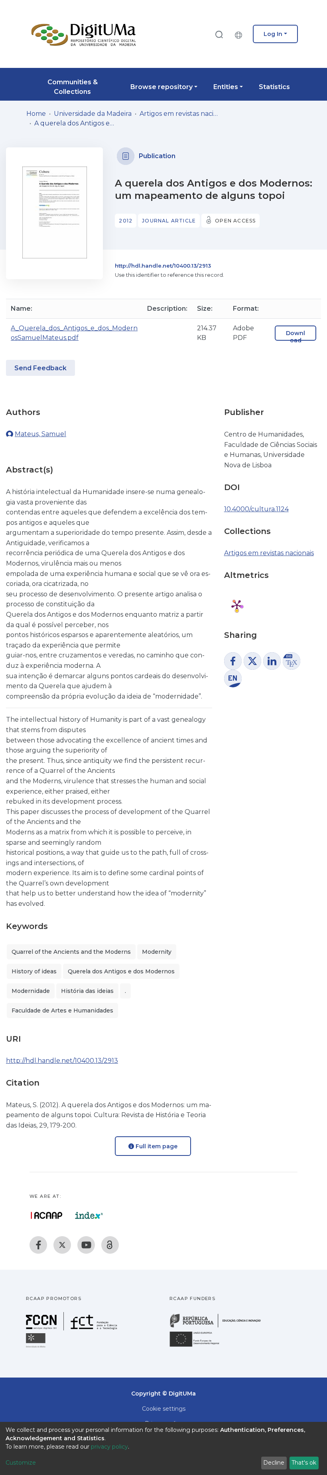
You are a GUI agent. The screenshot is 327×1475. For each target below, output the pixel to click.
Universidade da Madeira (93, 113)
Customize (21, 1462)
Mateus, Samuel (40, 434)
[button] (240, 34)
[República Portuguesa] (219, 1326)
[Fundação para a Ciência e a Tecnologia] (72, 1328)
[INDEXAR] (89, 1215)
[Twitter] (62, 1245)
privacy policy (109, 1446)
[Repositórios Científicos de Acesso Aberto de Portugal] (47, 1215)
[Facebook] (38, 1245)
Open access (235, 221)
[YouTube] (86, 1245)
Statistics (274, 87)
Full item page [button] (155, 1146)
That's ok (304, 1462)
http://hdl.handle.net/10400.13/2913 (163, 265)
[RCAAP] (110, 1245)
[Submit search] (219, 34)
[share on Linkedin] (272, 661)
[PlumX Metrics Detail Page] (237, 605)
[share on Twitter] (252, 661)
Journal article (169, 221)
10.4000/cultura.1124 (256, 509)
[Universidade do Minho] (36, 1347)
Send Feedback (40, 368)
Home (36, 113)
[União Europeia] (199, 1346)
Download (295, 337)
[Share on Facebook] (233, 661)
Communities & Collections (72, 86)
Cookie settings (163, 1408)
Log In (273, 34)
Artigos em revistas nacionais (179, 113)
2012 (125, 221)
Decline (273, 1462)
